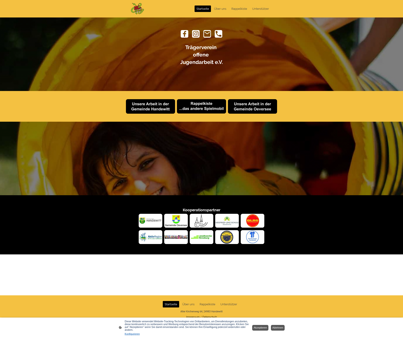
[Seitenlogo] (137, 8)
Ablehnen (277, 327)
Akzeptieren (260, 327)
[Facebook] (184, 34)
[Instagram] (196, 34)
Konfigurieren (132, 334)
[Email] (207, 34)
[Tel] (218, 34)
